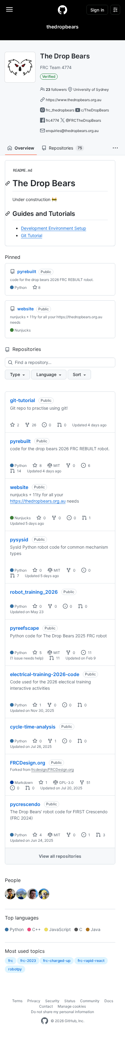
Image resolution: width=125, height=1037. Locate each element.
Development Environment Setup (53, 228)
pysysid (19, 540)
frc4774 (52, 120)
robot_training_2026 (34, 592)
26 (33, 425)
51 (88, 782)
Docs (108, 1001)
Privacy (33, 1001)
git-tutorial (22, 400)
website (19, 487)
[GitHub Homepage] (44, 1021)
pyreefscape (24, 628)
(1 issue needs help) (26, 658)
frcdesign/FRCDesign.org (52, 769)
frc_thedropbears (60, 110)
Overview (24, 147)
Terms (17, 1001)
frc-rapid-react (91, 960)
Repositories (65, 147)
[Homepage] (62, 10)
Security (52, 1001)
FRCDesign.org (27, 763)
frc (10, 960)
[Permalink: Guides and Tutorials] (8, 213)
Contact (46, 1006)
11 (89, 652)
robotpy (15, 969)
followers (56, 89)
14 (18, 471)
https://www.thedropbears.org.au (73, 99)
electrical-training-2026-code (44, 674)
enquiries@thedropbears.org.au (72, 130)
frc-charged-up (56, 960)
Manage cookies (72, 1006)
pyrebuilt (20, 441)
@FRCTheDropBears (83, 120)
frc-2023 (28, 960)
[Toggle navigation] (9, 9)
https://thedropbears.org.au (38, 501)
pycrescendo (25, 804)
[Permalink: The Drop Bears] (8, 183)
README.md (22, 170)
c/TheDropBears (95, 110)
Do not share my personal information (62, 1011)
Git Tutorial (31, 235)
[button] (115, 148)
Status (69, 1001)
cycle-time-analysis (33, 727)
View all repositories (60, 856)
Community (90, 1001)
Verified (49, 76)
